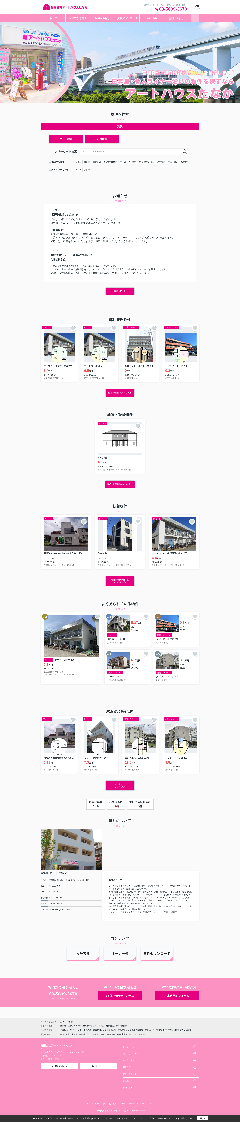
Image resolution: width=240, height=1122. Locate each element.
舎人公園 (133, 1034)
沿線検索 (102, 139)
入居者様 (83, 953)
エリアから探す (78, 18)
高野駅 (79, 162)
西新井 (63, 1026)
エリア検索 (66, 139)
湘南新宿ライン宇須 (163, 1030)
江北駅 (87, 162)
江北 (70, 1026)
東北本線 (149, 1030)
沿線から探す (102, 18)
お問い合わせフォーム (120, 995)
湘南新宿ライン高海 (182, 1030)
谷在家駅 (132, 162)
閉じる (203, 1118)
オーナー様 (120, 953)
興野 (97, 1026)
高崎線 (140, 1030)
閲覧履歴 (127, 1067)
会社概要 (152, 18)
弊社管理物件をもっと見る (120, 392)
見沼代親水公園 (113, 1034)
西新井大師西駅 (110, 162)
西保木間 (125, 1026)
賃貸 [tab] (120, 126)
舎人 (102, 1026)
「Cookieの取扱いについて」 (166, 1119)
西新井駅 (184, 162)
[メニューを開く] (195, 18)
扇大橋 (124, 1034)
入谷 (79, 1026)
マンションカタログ (97, 1104)
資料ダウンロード (127, 18)
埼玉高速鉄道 (111, 1030)
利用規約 (112, 1104)
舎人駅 (123, 162)
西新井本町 (88, 1026)
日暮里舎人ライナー (69, 1030)
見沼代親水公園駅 (147, 162)
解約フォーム (128, 1087)
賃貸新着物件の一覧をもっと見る (120, 581)
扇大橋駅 (161, 162)
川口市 (87, 170)
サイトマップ (147, 1104)
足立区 (79, 170)
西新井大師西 (85, 1034)
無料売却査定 (128, 1060)
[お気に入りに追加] (73, 328)
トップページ (128, 1047)
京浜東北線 (123, 1030)
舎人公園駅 (173, 162)
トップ (53, 18)
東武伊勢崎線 (86, 1030)
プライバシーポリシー (129, 1104)
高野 (62, 1034)
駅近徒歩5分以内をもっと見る (120, 785)
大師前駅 (97, 162)
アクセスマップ (129, 1074)
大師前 (75, 1034)
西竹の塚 (110, 1026)
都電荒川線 (98, 1030)
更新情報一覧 (120, 291)
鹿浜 (118, 1026)
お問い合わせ (176, 18)
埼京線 (133, 1030)
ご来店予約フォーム (176, 995)
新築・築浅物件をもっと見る (120, 484)
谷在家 (101, 1034)
